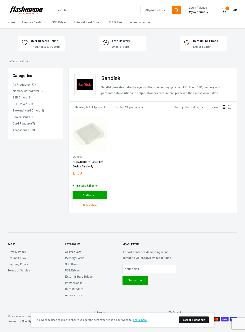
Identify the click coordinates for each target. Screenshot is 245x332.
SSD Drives (72, 264)
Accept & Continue (194, 319)
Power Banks (73, 282)
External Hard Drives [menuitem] (87, 22)
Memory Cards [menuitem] (31, 22)
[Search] (176, 10)
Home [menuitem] (12, 22)
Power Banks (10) (24, 117)
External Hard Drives (79, 276)
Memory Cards (74, 258)
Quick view (90, 205)
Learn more (140, 319)
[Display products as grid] (223, 107)
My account (197, 12)
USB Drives (72, 270)
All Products (73, 251)
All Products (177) (24, 84)
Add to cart (90, 195)
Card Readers (74, 289)
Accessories (73, 295)
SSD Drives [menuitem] (59, 22)
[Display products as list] (229, 107)
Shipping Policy (18, 264)
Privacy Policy (17, 251)
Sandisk (77, 156)
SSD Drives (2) (22, 97)
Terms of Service (19, 270)
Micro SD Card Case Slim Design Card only (88, 164)
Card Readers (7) (24, 123)
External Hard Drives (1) (28, 110)
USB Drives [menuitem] (115, 22)
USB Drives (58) (23, 104)
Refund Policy (17, 258)
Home (11, 61)
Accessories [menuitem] (137, 22)
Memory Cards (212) (26, 91)
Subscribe (135, 280)
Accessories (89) (24, 130)
